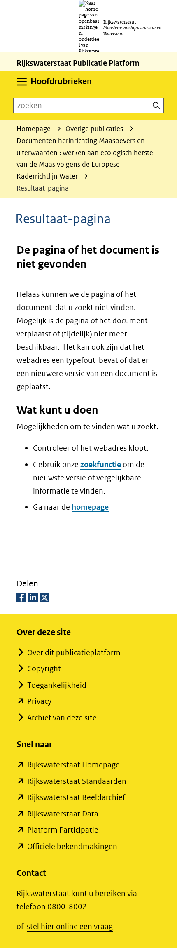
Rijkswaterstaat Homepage (73, 764)
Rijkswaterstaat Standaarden (76, 781)
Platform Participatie (62, 830)
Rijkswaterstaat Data (62, 814)
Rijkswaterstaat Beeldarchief (76, 797)
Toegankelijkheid (56, 685)
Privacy (39, 701)
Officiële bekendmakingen (72, 846)
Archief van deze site (62, 717)
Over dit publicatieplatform (74, 652)
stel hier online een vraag (70, 926)
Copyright (44, 668)
